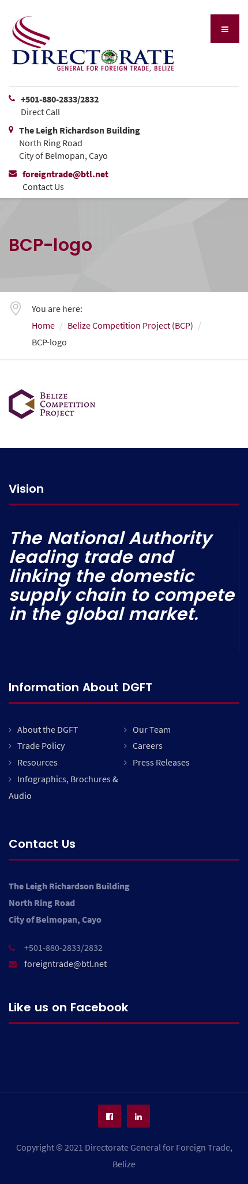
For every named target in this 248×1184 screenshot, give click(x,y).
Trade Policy (41, 745)
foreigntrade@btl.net (65, 963)
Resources (37, 762)
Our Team (152, 729)
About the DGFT (47, 729)
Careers (148, 745)
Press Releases (161, 762)
